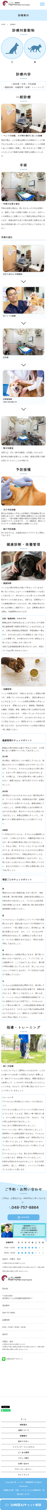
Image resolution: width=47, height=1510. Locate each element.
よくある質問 (23, 1452)
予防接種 (32, 83)
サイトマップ (23, 1474)
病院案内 (23, 1424)
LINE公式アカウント (14, 1359)
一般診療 (15, 83)
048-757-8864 (25, 1207)
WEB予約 (25, 1217)
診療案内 (23, 1435)
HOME (3, 24)
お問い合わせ (23, 1463)
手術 (23, 83)
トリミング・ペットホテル (23, 1446)
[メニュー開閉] (42, 4)
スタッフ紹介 (23, 1458)
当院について (23, 1430)
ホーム (23, 1419)
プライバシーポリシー (23, 1469)
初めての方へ (23, 1441)
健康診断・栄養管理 (14, 87)
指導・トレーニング (34, 87)
